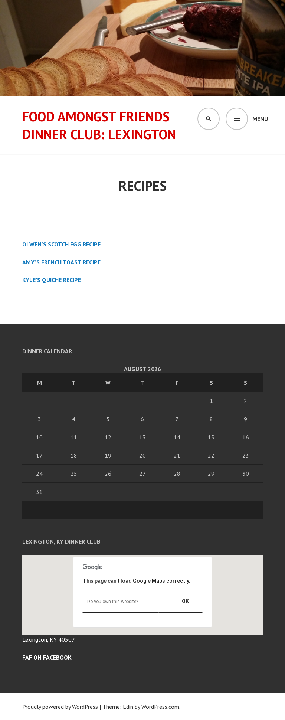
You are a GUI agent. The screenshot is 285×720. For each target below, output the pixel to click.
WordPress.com (160, 706)
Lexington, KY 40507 (48, 639)
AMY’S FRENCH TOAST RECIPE (61, 262)
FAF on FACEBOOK (47, 657)
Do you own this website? (112, 601)
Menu (260, 118)
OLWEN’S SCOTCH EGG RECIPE (61, 244)
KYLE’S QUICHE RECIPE (51, 280)
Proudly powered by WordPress (60, 706)
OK (185, 601)
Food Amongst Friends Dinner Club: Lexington (99, 125)
